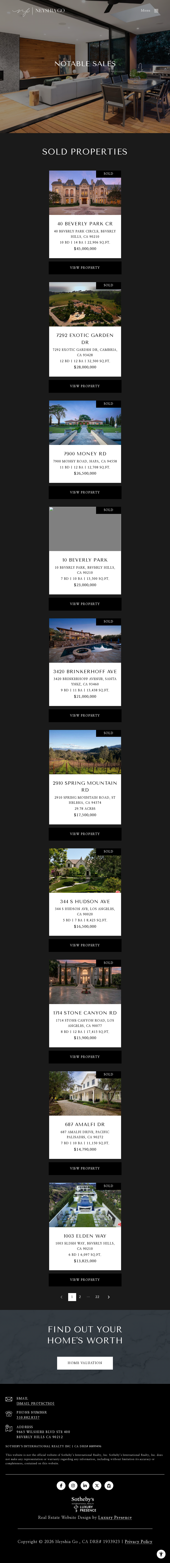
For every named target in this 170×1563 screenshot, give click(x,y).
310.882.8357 (28, 1417)
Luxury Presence (115, 1518)
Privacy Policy (139, 1542)
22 (97, 1297)
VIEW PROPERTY (85, 267)
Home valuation (85, 1363)
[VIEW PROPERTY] (85, 263)
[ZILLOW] (108, 1485)
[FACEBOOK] (61, 1485)
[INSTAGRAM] (73, 1485)
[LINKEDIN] (85, 1485)
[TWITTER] (97, 1485)
